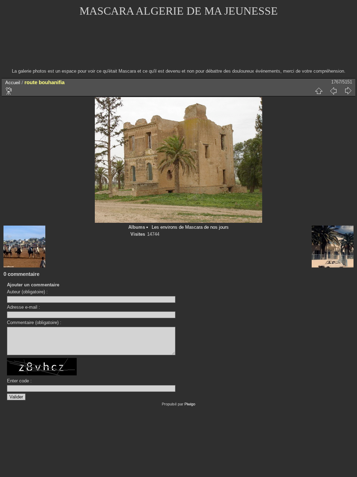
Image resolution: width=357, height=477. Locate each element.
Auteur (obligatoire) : (27, 291)
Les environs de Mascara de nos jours (190, 227)
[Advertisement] (178, 47)
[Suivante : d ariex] (348, 90)
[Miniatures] (318, 90)
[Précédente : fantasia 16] (333, 90)
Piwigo (189, 404)
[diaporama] (9, 90)
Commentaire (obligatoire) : (34, 322)
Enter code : (19, 380)
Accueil (12, 82)
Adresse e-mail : (23, 307)
